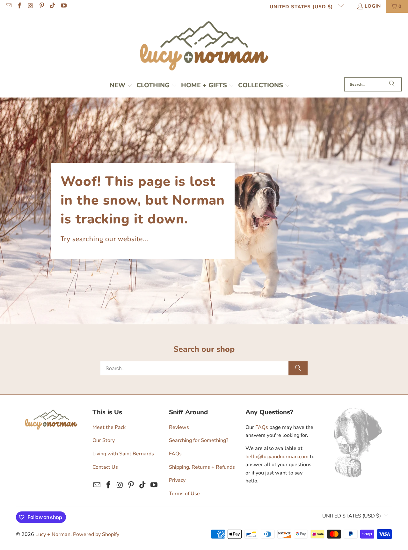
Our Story (103, 440)
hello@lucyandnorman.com (277, 456)
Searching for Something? (198, 440)
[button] (121, 86)
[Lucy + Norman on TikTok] (52, 6)
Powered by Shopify (96, 534)
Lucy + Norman (52, 534)
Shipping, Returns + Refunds (202, 467)
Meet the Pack (109, 427)
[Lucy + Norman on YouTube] (63, 6)
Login (373, 6)
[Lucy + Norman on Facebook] (19, 6)
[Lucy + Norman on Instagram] (30, 6)
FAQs (175, 453)
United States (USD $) (302, 7)
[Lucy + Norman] (204, 46)
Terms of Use (184, 493)
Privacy (177, 480)
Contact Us (105, 467)
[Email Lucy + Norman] (8, 6)
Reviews (179, 427)
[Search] (392, 84)
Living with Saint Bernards (123, 453)
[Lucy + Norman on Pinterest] (41, 6)
